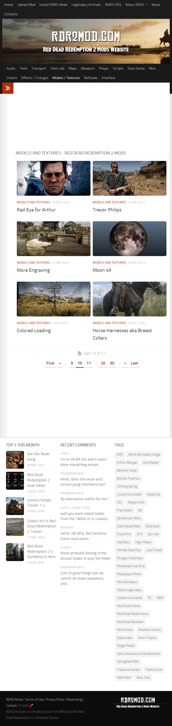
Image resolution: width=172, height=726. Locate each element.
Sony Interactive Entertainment (138, 654)
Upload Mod (26, 4)
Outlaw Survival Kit (129, 598)
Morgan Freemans (130, 558)
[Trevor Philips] (129, 178)
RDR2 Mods (14, 699)
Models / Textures (66, 78)
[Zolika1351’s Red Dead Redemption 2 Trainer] (15, 527)
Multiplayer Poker (129, 574)
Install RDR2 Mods (53, 4)
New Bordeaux (127, 582)
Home (8, 4)
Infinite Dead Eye (129, 550)
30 (112, 363)
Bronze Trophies (128, 478)
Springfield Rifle (128, 662)
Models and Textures (33, 202)
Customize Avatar (129, 494)
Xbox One (143, 678)
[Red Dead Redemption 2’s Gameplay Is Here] (15, 552)
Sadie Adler (125, 638)
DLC (120, 502)
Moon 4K (102, 270)
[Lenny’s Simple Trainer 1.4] (15, 506)
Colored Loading (34, 330)
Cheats (11, 78)
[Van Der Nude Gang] (15, 460)
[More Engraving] (53, 238)
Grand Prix (124, 534)
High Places (143, 542)
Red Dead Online (128, 606)
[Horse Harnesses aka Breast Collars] (129, 299)
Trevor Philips (107, 210)
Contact (11, 706)
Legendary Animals (86, 4)
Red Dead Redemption (133, 614)
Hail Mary (123, 542)
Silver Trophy (147, 638)
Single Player (126, 646)
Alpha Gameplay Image (144, 454)
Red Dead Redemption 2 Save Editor (38, 480)
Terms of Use (34, 699)
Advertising (74, 699)
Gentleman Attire (129, 518)
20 (103, 363)
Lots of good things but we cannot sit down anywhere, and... (82, 578)
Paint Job (57, 68)
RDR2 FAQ (113, 4)
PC (150, 598)
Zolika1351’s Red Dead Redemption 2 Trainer (41, 526)
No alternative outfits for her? (84, 499)
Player (104, 68)
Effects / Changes (34, 78)
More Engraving (33, 270)
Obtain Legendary (129, 590)
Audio (10, 68)
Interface (108, 78)
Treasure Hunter (128, 670)
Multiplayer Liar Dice (131, 566)
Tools (23, 68)
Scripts (118, 68)
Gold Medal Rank (128, 526)
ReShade (90, 78)
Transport (39, 68)
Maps (73, 68)
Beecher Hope (127, 470)
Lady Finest (154, 550)
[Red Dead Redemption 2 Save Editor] (15, 481)
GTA (139, 534)
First (50, 363)
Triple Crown (154, 670)
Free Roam (124, 510)
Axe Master (151, 463)
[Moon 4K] (129, 238)
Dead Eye (153, 494)
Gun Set (153, 534)
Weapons (88, 68)
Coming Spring (127, 486)
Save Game (136, 68)
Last (134, 363)
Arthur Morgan (127, 463)
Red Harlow (125, 630)
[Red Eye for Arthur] (53, 178)
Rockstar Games (149, 630)
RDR (160, 598)
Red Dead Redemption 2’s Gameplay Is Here (41, 551)
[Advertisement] (92, 116)
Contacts (11, 14)
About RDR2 (134, 4)
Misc (152, 68)
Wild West (124, 678)
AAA (120, 454)
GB (140, 510)
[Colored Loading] (53, 299)
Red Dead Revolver (130, 622)
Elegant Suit (136, 502)
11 (88, 363)
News (156, 4)
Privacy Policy (55, 699)
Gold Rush (153, 526)
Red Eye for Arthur (36, 210)
